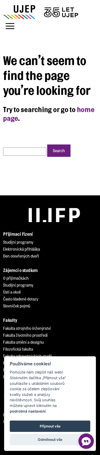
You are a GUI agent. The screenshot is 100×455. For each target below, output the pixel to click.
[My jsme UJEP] (41, 12)
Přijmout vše (50, 426)
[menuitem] (18, 242)
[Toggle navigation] (10, 26)
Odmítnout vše (50, 440)
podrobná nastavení (28, 411)
